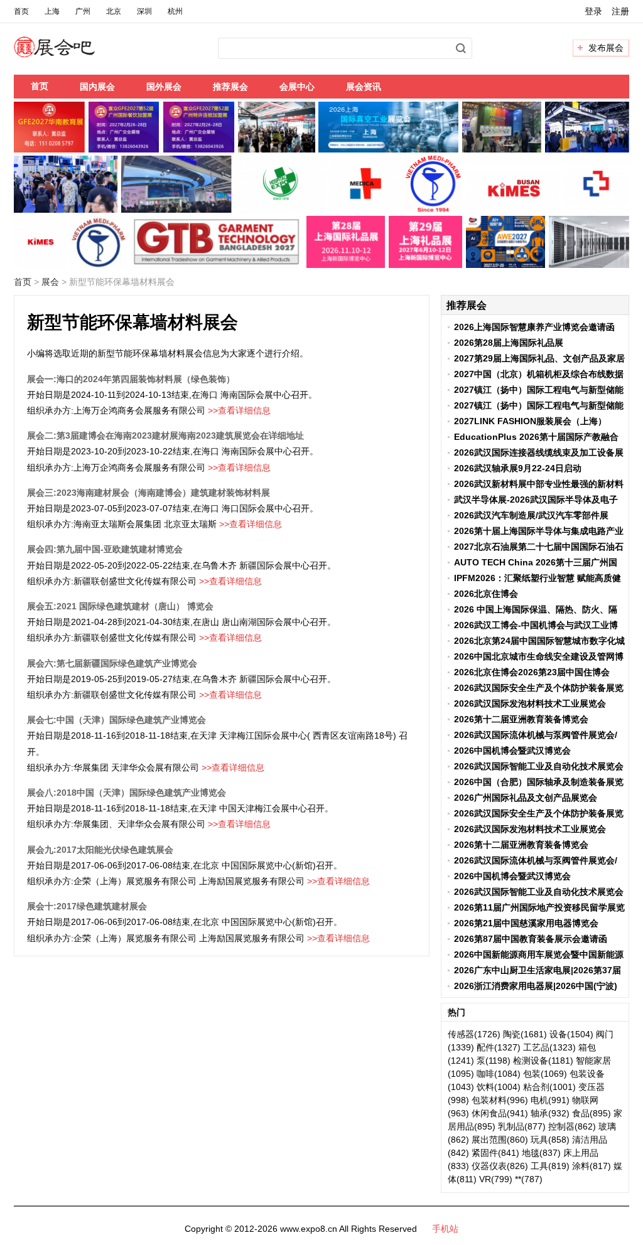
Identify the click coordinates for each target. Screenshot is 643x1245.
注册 (620, 11)
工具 (539, 1166)
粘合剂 (536, 1087)
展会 (50, 282)
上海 (52, 11)
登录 (593, 11)
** (518, 1179)
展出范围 (489, 1140)
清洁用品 (589, 1140)
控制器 (561, 1126)
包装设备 (587, 1074)
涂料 (581, 1166)
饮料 (485, 1087)
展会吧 (69, 54)
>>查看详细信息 (239, 410)
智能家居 (593, 1060)
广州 (82, 11)
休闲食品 (489, 1113)
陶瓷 (512, 1034)
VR (485, 1179)
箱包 (587, 1047)
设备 (558, 1034)
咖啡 (485, 1074)
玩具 (539, 1140)
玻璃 (607, 1126)
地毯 (530, 1153)
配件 (485, 1047)
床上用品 (580, 1153)
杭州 (175, 11)
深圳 (144, 11)
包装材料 (489, 1100)
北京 (113, 11)
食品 (581, 1113)
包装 (532, 1074)
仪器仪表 (489, 1166)
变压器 (591, 1087)
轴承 (539, 1113)
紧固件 (485, 1153)
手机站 (445, 1229)
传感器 (461, 1034)
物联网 (585, 1100)
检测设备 (530, 1060)
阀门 (604, 1034)
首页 (21, 11)
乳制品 (511, 1126)
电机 (539, 1100)
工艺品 (536, 1047)
